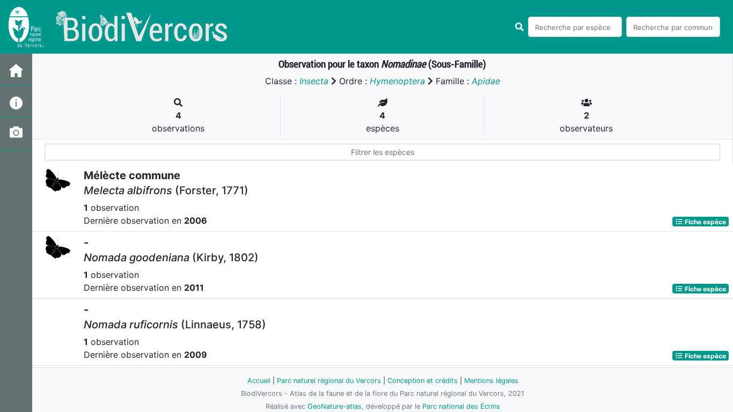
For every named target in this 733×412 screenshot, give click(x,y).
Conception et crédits (422, 381)
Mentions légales (491, 381)
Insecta (313, 81)
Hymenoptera (397, 81)
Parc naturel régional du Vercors (329, 381)
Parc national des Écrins (461, 406)
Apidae (486, 81)
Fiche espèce (704, 221)
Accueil (258, 381)
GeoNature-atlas (334, 406)
